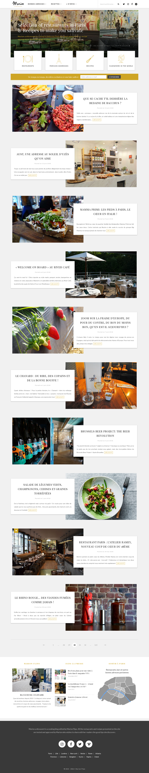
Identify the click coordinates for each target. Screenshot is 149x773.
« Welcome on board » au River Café (43, 267)
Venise (82, 753)
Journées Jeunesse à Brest (77, 697)
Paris (50, 753)
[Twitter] (79, 744)
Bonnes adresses (36, 4)
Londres (64, 753)
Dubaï (96, 757)
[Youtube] (88, 744)
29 (69, 645)
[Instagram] (62, 744)
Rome (90, 753)
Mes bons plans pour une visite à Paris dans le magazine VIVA (80, 672)
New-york (73, 753)
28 (64, 645)
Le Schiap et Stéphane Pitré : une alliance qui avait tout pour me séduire (100, 45)
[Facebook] (71, 744)
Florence (53, 757)
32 (85, 645)
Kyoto (81, 757)
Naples (88, 757)
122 (95, 645)
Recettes (55, 4)
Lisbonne (63, 757)
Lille (56, 753)
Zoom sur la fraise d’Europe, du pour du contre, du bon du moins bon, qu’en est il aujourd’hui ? (105, 322)
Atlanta (98, 753)
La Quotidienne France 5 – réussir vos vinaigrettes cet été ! (80, 685)
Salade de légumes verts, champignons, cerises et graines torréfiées (43, 489)
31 (80, 645)
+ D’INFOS (70, 4)
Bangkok (72, 757)
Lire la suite (97, 119)
